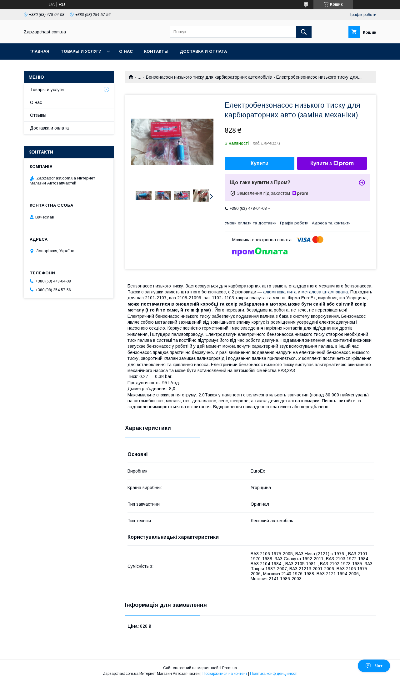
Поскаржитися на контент (224, 673)
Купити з (321, 163)
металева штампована (325, 291)
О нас (126, 51)
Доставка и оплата (203, 51)
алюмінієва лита (280, 291)
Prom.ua (229, 668)
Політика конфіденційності (274, 673)
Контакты (156, 51)
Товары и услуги (81, 51)
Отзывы (38, 115)
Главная (39, 51)
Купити (259, 163)
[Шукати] (304, 32)
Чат (378, 665)
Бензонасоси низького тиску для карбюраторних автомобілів (209, 77)
